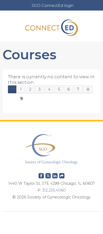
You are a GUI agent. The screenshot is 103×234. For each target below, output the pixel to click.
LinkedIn (55, 175)
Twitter (48, 175)
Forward (61, 175)
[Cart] (79, 8)
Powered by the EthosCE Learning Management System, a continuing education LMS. (51, 220)
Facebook (41, 175)
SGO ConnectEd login (52, 5)
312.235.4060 (54, 190)
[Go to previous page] (12, 89)
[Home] (51, 26)
